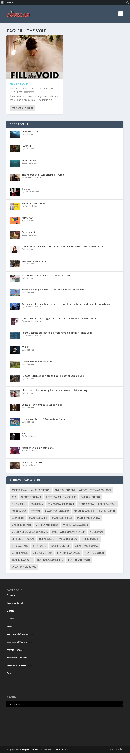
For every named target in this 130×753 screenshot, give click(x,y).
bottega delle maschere (61, 497)
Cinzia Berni (19, 503)
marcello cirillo (62, 517)
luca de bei (18, 517)
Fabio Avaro (19, 510)
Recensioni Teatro (16, 665)
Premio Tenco (14, 649)
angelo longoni (65, 490)
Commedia (37, 503)
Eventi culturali (14, 602)
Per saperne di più (22, 108)
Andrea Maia (19, 490)
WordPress (62, 749)
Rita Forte (39, 545)
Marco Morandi (21, 524)
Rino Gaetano (20, 545)
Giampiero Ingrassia (57, 510)
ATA (14, 497)
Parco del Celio (67, 538)
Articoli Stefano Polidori (95, 490)
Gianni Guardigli (84, 510)
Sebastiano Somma (86, 545)
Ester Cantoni (107, 503)
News (9, 626)
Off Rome (17, 538)
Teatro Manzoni (22, 559)
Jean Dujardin (106, 510)
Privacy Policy (117, 749)
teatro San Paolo (79, 559)
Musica (10, 618)
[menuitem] (3, 2)
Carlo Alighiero (90, 497)
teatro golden (94, 552)
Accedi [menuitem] (10, 2)
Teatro (10, 673)
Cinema (10, 595)
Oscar (31, 538)
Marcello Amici (38, 517)
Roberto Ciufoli (60, 545)
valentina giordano (24, 566)
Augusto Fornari (31, 497)
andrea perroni (40, 490)
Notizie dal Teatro (16, 641)
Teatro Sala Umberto (50, 559)
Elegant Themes (30, 749)
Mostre (10, 610)
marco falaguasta (88, 517)
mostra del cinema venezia (68, 531)
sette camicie (20, 552)
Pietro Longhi (90, 538)
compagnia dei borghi (60, 503)
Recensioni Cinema (16, 657)
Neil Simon (96, 531)
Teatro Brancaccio (69, 552)
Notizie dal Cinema (17, 634)
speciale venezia (42, 552)
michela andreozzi (47, 524)
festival (35, 510)
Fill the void (19, 83)
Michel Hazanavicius (75, 524)
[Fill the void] (34, 57)
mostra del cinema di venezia (30, 531)
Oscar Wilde (46, 538)
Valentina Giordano (20, 88)
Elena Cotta (86, 503)
